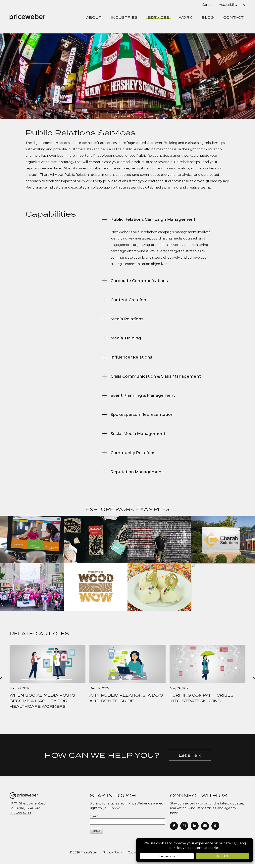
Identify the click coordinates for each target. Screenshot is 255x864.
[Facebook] (174, 826)
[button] (243, 4)
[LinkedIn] (195, 826)
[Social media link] (215, 826)
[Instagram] (184, 826)
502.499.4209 (20, 813)
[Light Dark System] (243, 4)
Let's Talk (190, 755)
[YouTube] (205, 826)
